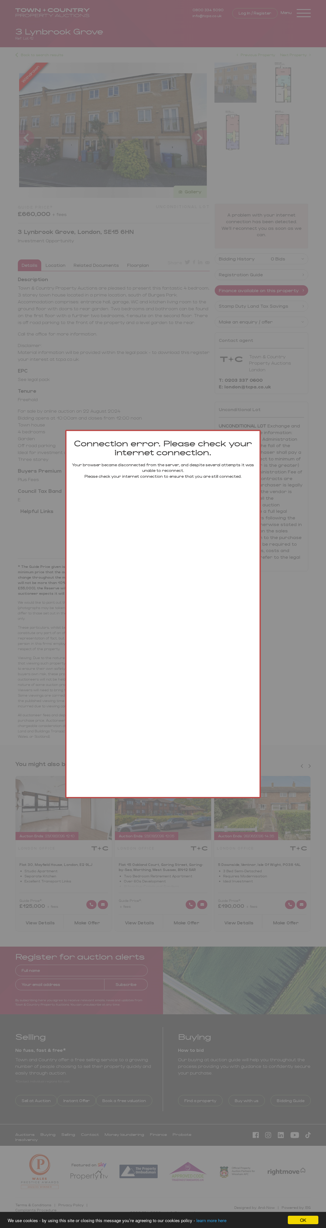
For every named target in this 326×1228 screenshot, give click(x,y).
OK (303, 1220)
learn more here (211, 1220)
